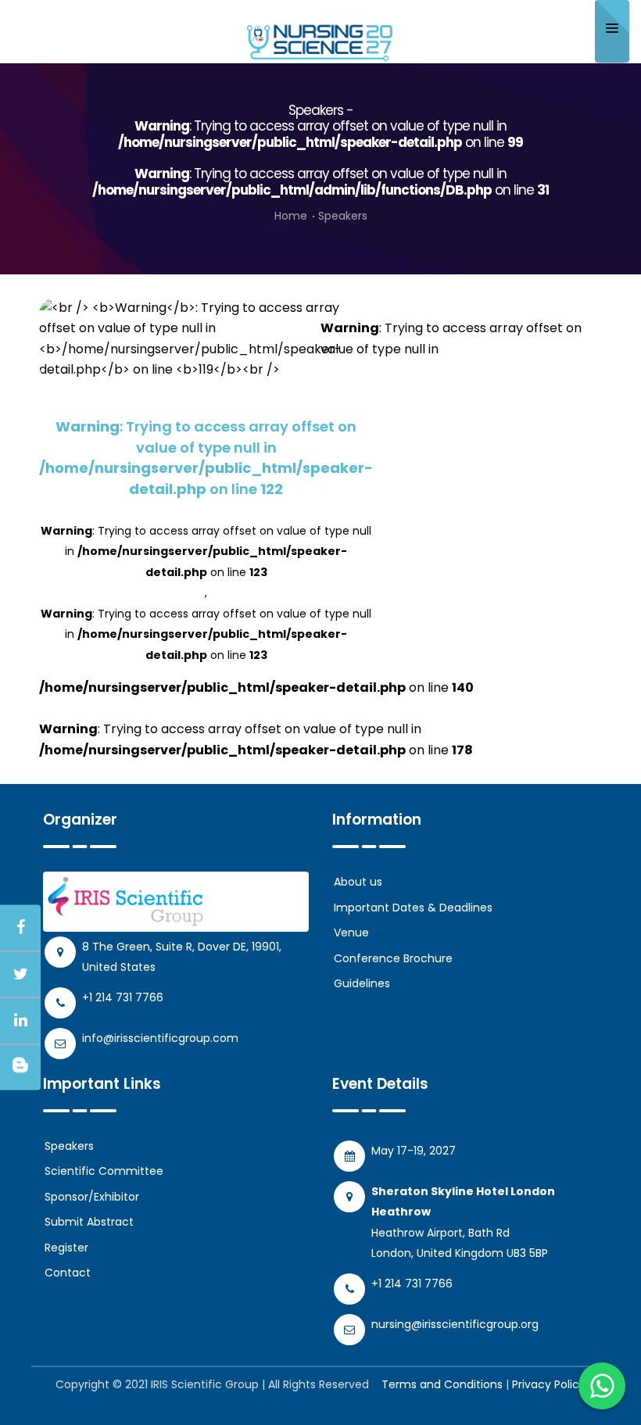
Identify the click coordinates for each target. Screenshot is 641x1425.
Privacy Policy (548, 1384)
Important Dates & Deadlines (413, 907)
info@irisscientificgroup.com (160, 1038)
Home (290, 216)
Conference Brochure (393, 958)
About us (358, 882)
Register (66, 1247)
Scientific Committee (104, 1171)
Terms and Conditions (442, 1384)
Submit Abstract (89, 1222)
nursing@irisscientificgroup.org (455, 1324)
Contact (68, 1272)
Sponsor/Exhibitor (92, 1197)
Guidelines (362, 983)
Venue (351, 932)
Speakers (69, 1146)
